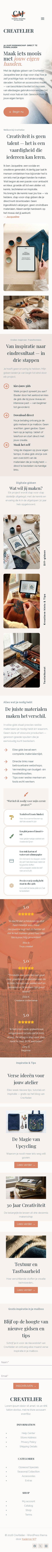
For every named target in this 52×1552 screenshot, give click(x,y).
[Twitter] (40, 1545)
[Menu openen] (44, 18)
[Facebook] (34, 1545)
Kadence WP (29, 1539)
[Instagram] (46, 1545)
